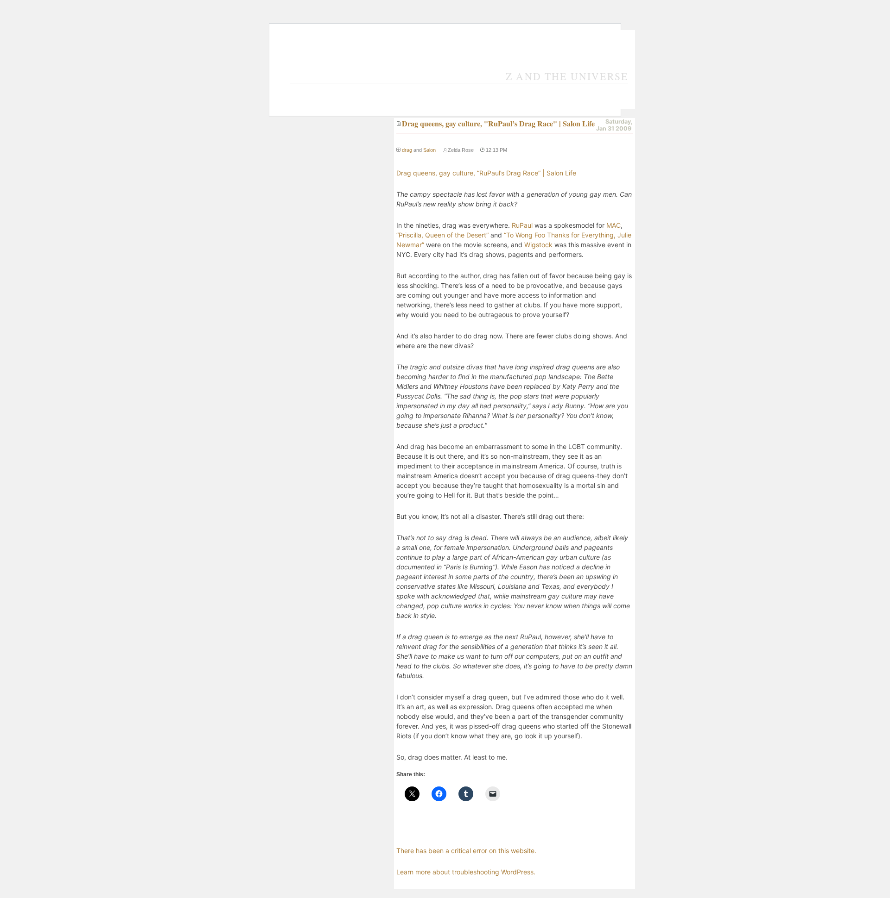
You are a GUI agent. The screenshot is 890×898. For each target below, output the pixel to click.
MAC (613, 225)
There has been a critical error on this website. (466, 850)
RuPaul (522, 225)
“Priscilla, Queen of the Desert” (442, 235)
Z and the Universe (567, 76)
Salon (429, 150)
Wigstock (538, 245)
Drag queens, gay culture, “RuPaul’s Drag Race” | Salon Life (486, 173)
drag (407, 150)
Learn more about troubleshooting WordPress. (465, 872)
